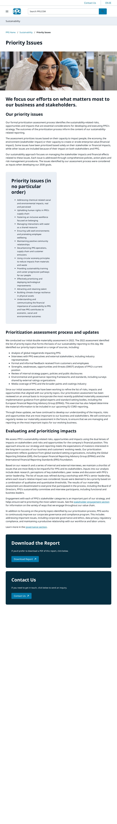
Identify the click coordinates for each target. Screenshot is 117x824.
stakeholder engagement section (91, 501)
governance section (36, 527)
